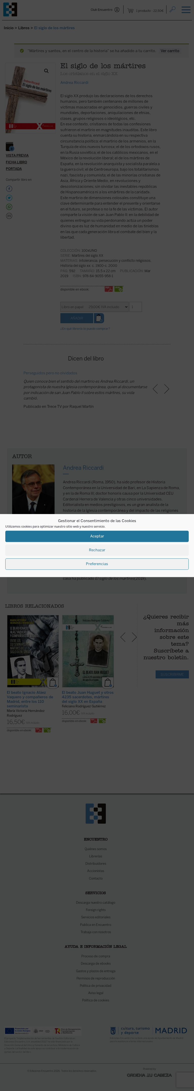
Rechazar (97, 550)
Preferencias (97, 564)
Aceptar (97, 536)
